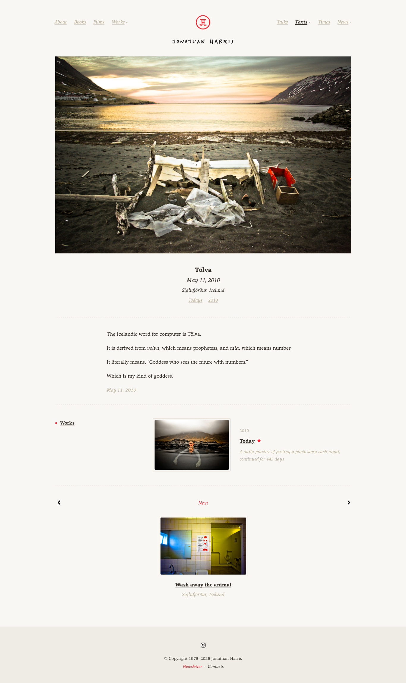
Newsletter (192, 666)
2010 (213, 300)
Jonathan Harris (226, 658)
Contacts (216, 666)
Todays (195, 300)
